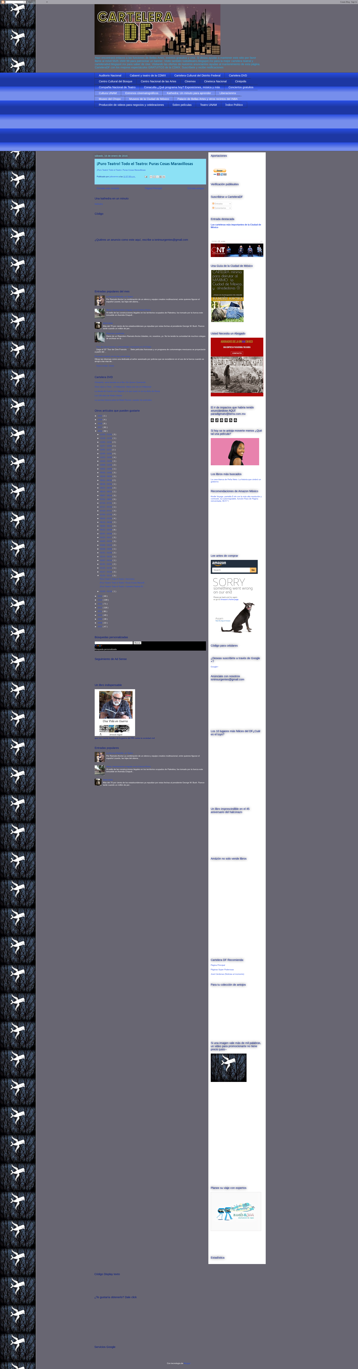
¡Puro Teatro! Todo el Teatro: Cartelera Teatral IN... (122, 586)
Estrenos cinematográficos (141, 93)
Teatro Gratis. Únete (105, 366)
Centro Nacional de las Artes (158, 81)
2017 (100, 427)
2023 (100, 416)
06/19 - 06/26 (106, 522)
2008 (100, 623)
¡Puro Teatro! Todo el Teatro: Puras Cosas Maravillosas (121, 170)
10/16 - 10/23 (106, 461)
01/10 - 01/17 (106, 575)
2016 (100, 431)
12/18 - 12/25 (106, 438)
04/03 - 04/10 (106, 541)
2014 (100, 600)
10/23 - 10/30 (106, 457)
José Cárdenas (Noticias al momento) (227, 974)
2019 (100, 419)
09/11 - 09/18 (106, 480)
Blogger (187, 1363)
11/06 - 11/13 (106, 450)
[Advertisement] (178, 131)
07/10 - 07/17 (106, 511)
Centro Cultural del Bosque (115, 81)
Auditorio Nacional (110, 75)
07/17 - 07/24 (106, 507)
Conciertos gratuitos (241, 87)
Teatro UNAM (208, 104)
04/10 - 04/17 (106, 537)
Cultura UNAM (108, 93)
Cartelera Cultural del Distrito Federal (197, 75)
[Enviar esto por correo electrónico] (151, 176)
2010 (100, 615)
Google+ (214, 667)
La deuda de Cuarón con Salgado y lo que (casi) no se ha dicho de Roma (127, 391)
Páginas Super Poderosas (222, 969)
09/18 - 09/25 (106, 476)
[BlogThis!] (154, 176)
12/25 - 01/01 (106, 434)
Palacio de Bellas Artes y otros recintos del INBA (207, 98)
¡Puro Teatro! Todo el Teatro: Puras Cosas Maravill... (123, 583)
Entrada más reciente (108, 188)
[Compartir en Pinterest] (163, 176)
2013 (100, 604)
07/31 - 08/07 (106, 499)
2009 (100, 619)
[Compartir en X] (157, 176)
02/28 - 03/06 (106, 549)
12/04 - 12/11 (106, 442)
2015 (100, 596)
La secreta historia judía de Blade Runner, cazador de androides (123, 400)
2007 (100, 626)
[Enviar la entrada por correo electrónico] (146, 176)
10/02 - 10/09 (106, 469)
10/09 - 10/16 (106, 465)
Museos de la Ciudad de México (149, 98)
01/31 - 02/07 (106, 564)
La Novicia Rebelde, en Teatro (119, 296)
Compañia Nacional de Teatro (117, 87)
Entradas (218, 204)
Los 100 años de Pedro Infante (108, 395)
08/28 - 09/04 (106, 484)
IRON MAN (108, 323)
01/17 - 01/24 (106, 572)
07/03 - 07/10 (106, 514)
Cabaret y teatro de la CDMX (148, 75)
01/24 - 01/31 (106, 568)
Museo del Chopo (110, 98)
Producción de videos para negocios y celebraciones (131, 104)
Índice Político (234, 104)
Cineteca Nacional (215, 81)
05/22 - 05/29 (106, 530)
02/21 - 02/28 (106, 553)
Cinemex (190, 81)
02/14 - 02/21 (106, 556)
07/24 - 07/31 (106, 503)
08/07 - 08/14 (106, 495)
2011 (100, 611)
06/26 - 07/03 (106, 518)
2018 (100, 423)
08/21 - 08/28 (106, 488)
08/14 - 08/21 (106, 491)
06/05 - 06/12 (106, 526)
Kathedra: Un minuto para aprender (189, 93)
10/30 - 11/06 (106, 453)
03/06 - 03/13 (106, 545)
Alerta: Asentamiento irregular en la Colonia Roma (128, 310)
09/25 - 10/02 (106, 472)
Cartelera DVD (238, 75)
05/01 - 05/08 (106, 534)
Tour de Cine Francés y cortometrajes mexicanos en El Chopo (123, 347)
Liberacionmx (228, 93)
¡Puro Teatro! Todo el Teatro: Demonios (117, 579)
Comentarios (220, 208)
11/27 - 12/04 (106, 446)
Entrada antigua (196, 188)
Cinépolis (240, 81)
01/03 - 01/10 (106, 591)
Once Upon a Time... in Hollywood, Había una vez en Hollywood (123, 387)
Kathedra (99, 204)
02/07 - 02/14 (106, 560)
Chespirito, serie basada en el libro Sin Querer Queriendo (120, 382)
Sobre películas (182, 104)
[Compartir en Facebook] (160, 176)
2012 (100, 607)
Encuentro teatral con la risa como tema (112, 356)
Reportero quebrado (115, 333)
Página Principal (153, 188)
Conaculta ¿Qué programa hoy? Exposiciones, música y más (182, 87)
